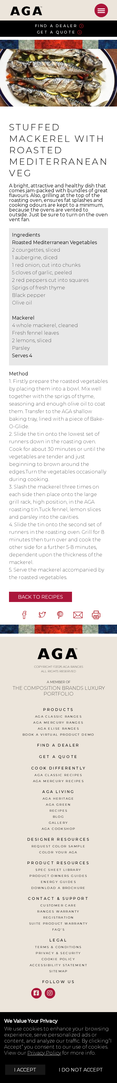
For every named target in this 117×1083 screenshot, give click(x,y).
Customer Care (58, 905)
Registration (58, 917)
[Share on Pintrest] (60, 615)
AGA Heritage (58, 799)
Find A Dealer (58, 745)
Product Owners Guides (58, 876)
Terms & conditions (58, 947)
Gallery (58, 823)
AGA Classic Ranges (58, 716)
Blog (58, 817)
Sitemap (58, 971)
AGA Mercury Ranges (58, 723)
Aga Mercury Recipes (58, 781)
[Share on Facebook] (24, 615)
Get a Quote (56, 32)
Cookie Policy (58, 959)
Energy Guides (58, 882)
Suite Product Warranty (58, 923)
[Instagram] (50, 993)
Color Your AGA (58, 852)
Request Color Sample (59, 846)
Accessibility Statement (58, 965)
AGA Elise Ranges (58, 729)
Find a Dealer (56, 26)
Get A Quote (58, 756)
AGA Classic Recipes (58, 775)
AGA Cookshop (59, 829)
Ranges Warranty (58, 911)
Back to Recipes (40, 597)
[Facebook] (36, 993)
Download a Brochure (58, 888)
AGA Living (58, 791)
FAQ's (58, 930)
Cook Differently (58, 768)
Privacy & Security (58, 953)
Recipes (59, 811)
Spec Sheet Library (58, 870)
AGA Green (58, 805)
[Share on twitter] (42, 615)
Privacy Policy (44, 1053)
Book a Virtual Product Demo (58, 735)
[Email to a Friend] (78, 615)
